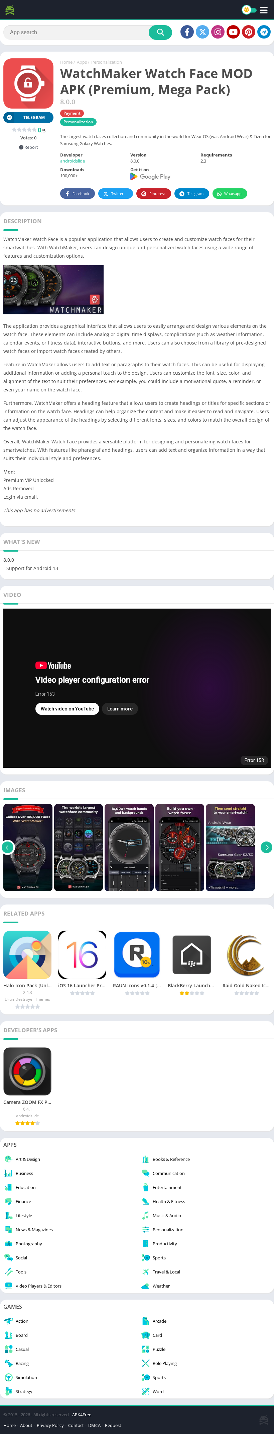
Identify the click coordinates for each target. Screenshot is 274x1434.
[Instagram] (218, 32)
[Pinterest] (248, 32)
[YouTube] (233, 32)
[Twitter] (202, 32)
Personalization (106, 62)
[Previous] (7, 847)
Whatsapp (233, 193)
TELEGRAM (34, 117)
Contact (76, 1425)
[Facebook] (187, 32)
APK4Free (81, 1415)
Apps (82, 62)
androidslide (72, 161)
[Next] (266, 847)
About (26, 1425)
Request (113, 1425)
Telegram (195, 193)
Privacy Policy (50, 1425)
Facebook (81, 193)
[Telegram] (264, 32)
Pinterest (157, 193)
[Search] (160, 32)
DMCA (94, 1425)
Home (66, 62)
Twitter (117, 193)
